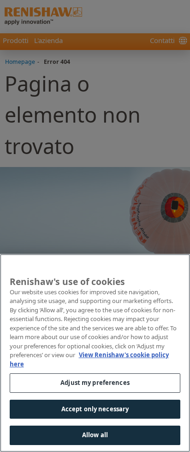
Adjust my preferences (95, 382)
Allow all (95, 435)
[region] (95, 353)
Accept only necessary (95, 409)
